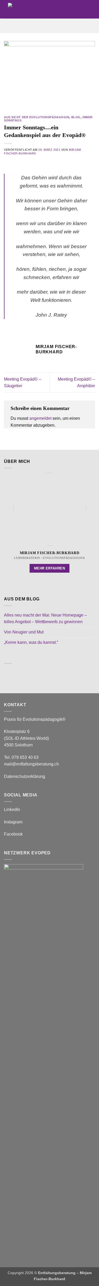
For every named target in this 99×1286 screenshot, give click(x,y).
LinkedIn (12, 809)
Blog (76, 117)
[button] (49, 26)
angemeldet (40, 418)
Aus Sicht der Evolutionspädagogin (36, 117)
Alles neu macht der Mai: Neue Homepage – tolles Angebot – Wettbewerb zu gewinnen (45, 618)
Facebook (13, 834)
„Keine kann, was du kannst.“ (31, 642)
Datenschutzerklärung (24, 776)
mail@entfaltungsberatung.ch (31, 764)
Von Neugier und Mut (24, 632)
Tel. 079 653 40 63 (21, 757)
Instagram (13, 822)
